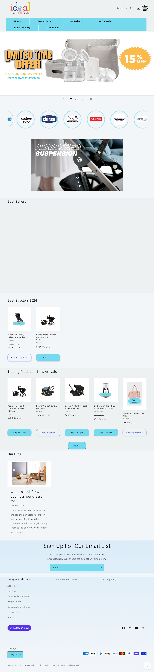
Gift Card (12, 617)
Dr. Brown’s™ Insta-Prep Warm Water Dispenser (104, 407)
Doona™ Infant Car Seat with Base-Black (76, 407)
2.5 (26, 257)
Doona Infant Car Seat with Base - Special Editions (75, 244)
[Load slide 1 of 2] (71, 99)
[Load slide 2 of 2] (75, 99)
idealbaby (18, 665)
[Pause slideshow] (90, 99)
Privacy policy (44, 665)
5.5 (27, 271)
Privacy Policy (14, 601)
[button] (131, 8)
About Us (12, 585)
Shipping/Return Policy (19, 607)
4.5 (12, 271)
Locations (12, 591)
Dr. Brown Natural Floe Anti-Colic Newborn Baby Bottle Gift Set (105, 244)
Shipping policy (74, 665)
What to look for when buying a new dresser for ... (28, 496)
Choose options (19, 289)
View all (77, 445)
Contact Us (13, 612)
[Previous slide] (63, 99)
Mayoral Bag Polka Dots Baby (133, 414)
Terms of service (59, 665)
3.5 (19, 264)
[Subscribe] (100, 567)
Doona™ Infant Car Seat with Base (47, 407)
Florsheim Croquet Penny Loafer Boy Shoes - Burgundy (19, 240)
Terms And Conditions (18, 596)
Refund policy (30, 665)
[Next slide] (83, 99)
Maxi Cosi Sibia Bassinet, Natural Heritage (47, 243)
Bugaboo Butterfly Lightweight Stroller (16, 336)
